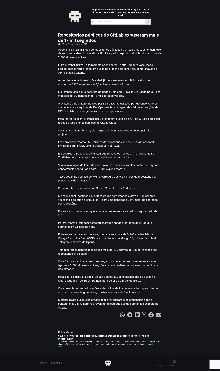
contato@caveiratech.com (164, 365)
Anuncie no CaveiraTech (56, 363)
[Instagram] (174, 361)
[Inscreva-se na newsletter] (148, 22)
